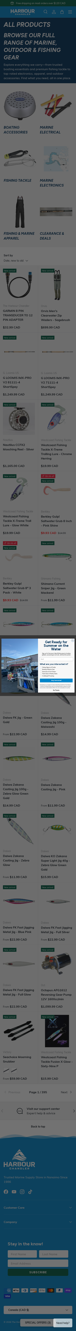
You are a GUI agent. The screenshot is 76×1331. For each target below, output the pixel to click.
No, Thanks (56, 690)
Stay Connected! (56, 680)
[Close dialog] (72, 640)
